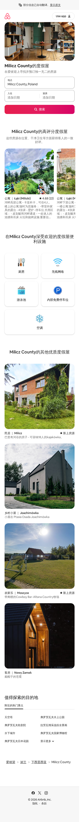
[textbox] (22, 97)
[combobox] (40, 84)
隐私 (35, 803)
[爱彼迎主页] (7, 16)
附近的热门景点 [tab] (14, 705)
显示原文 (55, 5)
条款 (44, 803)
